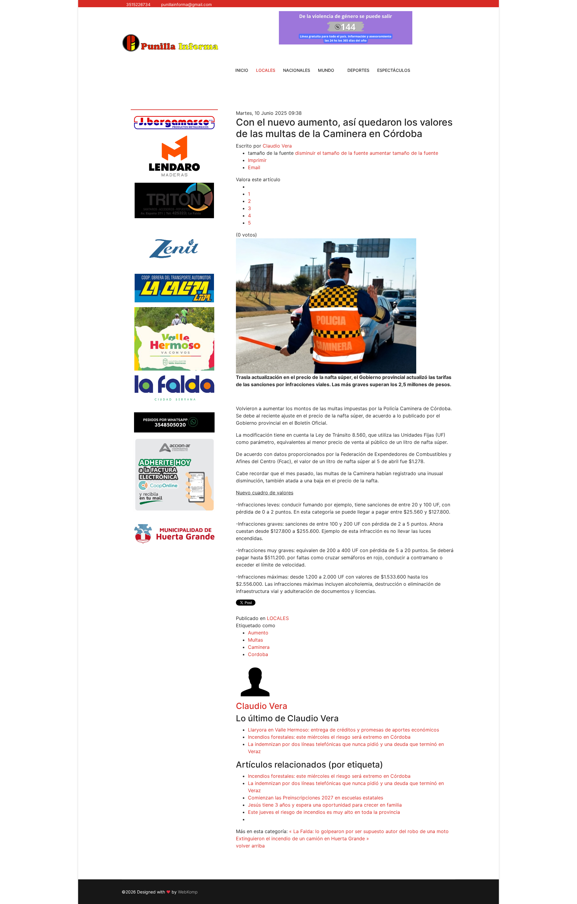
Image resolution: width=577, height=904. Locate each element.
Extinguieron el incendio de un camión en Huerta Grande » (302, 838)
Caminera (259, 647)
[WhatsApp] (384, 5)
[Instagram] (376, 5)
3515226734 (138, 4)
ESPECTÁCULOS (393, 70)
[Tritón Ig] (174, 200)
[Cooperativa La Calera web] (174, 288)
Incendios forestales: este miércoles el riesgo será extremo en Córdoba (329, 737)
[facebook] (352, 5)
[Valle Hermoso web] (174, 339)
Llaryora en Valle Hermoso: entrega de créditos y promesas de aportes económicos (343, 730)
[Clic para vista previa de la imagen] (345, 306)
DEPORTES (358, 70)
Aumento (258, 633)
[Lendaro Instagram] (174, 156)
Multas (255, 640)
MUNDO (326, 70)
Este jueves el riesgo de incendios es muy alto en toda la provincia (324, 812)
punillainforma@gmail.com (186, 4)
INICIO (241, 70)
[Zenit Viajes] (174, 246)
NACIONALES (296, 70)
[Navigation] (124, 20)
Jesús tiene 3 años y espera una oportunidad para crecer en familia (325, 805)
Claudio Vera (277, 146)
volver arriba (250, 846)
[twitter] (360, 5)
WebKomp (188, 891)
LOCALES (265, 70)
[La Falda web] (174, 391)
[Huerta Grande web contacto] (174, 534)
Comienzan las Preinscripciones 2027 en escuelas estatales (315, 798)
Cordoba (258, 654)
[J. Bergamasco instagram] (174, 122)
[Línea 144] (345, 27)
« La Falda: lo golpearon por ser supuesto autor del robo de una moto (369, 831)
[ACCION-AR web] (174, 474)
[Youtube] (368, 5)
